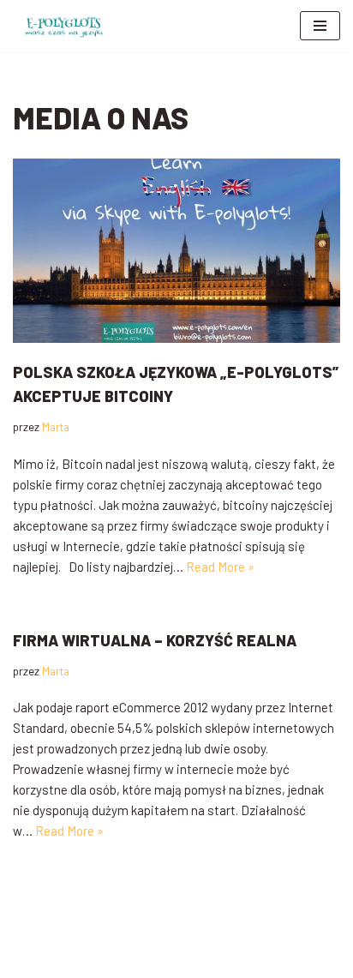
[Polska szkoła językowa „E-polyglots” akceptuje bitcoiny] (176, 250)
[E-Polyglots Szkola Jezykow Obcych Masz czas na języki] (64, 25)
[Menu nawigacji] (320, 25)
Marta (55, 426)
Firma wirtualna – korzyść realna (154, 640)
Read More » (220, 566)
